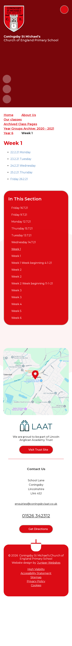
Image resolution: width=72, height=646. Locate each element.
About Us (28, 115)
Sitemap (36, 577)
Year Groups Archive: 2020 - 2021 (29, 128)
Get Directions (38, 529)
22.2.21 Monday (20, 152)
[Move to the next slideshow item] (7, 89)
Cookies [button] (36, 585)
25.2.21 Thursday (21, 172)
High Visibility (36, 569)
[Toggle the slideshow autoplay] (7, 99)
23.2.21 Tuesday (20, 158)
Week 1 (27, 133)
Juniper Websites (48, 562)
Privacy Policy (36, 581)
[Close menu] (64, 9)
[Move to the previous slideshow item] (7, 79)
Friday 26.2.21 (19, 179)
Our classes (13, 119)
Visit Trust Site (38, 449)
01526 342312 (36, 515)
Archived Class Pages (20, 124)
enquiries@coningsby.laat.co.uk (36, 503)
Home (8, 115)
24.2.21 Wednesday (23, 165)
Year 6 (8, 133)
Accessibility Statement (36, 573)
